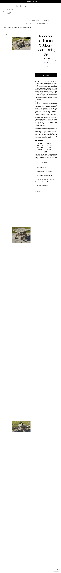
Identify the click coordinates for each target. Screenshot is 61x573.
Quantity (46, 65)
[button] (4, 11)
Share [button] (38, 191)
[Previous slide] (6, 34)
